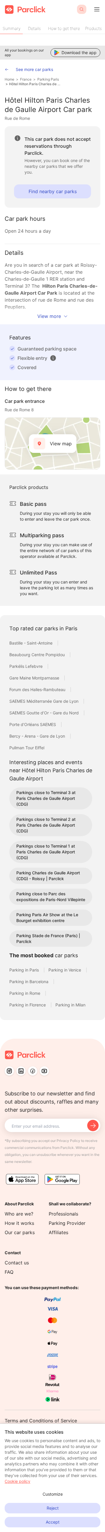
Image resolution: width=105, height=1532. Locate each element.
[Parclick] (25, 9)
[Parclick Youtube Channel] (44, 1071)
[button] (53, 358)
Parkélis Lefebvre (26, 666)
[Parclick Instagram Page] (9, 1071)
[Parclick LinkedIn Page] (21, 1071)
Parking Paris (48, 79)
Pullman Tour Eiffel (26, 747)
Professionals (63, 1214)
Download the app (79, 52)
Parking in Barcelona (29, 981)
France (26, 79)
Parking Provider (67, 1223)
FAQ (9, 1272)
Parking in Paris (24, 969)
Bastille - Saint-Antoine (31, 642)
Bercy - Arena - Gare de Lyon (37, 736)
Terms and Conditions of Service (41, 1421)
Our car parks (20, 1232)
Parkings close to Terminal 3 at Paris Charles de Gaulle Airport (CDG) (46, 798)
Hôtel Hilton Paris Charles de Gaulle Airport (35, 84)
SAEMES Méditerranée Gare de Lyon (44, 701)
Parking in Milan (70, 1004)
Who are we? (19, 1214)
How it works (19, 1223)
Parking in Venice (65, 969)
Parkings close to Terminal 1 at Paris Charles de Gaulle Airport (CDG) (45, 852)
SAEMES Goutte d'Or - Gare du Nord (44, 712)
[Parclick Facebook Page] (32, 1071)
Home (9, 79)
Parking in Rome (25, 993)
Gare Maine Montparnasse (34, 677)
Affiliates (58, 1232)
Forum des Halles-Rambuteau (37, 689)
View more (49, 316)
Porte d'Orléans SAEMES (33, 724)
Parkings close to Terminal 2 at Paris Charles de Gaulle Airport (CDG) (46, 825)
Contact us (17, 1263)
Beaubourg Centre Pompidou (37, 654)
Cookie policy (17, 1481)
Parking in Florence (28, 1004)
